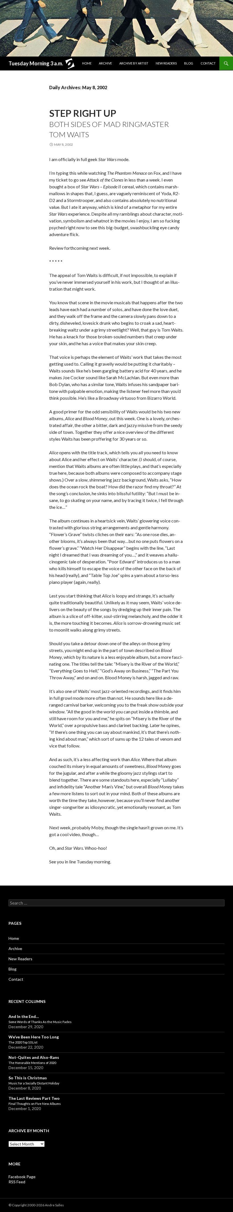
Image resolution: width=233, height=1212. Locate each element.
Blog (188, 63)
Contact (208, 63)
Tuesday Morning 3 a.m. (36, 63)
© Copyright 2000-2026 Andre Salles (36, 1205)
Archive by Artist (133, 63)
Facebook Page (22, 1176)
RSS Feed (17, 1181)
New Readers (166, 63)
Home (86, 63)
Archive (105, 63)
